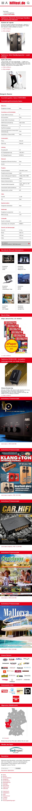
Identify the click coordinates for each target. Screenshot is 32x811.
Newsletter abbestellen (7, 770)
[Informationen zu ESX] (20, 664)
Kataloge (5, 784)
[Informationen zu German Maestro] (4, 668)
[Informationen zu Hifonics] (27, 668)
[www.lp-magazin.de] (27, 694)
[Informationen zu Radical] (20, 676)
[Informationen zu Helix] (20, 668)
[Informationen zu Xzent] (19, 680)
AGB (4, 794)
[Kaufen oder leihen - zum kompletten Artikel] (16, 81)
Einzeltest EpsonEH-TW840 (5, 307)
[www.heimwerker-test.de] (20, 694)
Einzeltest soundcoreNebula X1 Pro (22, 268)
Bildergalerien (6, 782)
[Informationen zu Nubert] (4, 676)
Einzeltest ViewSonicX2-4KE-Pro (21, 307)
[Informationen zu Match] (10, 671)
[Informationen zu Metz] (18, 671)
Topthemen (6, 787)
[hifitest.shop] (16, 701)
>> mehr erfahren (6, 355)
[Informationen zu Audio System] (11, 659)
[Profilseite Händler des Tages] (16, 750)
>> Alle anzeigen (5, 31)
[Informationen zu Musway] (25, 671)
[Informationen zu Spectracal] (27, 676)
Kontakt (5, 799)
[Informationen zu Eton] (26, 664)
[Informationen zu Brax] (26, 659)
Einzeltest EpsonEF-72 (20, 287)
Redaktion (5, 779)
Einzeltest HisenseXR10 (5, 268)
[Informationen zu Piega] (12, 676)
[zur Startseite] (17, 3)
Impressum (6, 791)
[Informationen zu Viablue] (12, 680)
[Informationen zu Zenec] (27, 680)
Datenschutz (6, 796)
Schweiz (6, 738)
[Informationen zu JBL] (4, 672)
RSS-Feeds (6, 785)
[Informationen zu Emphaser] (13, 664)
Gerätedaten (6, 781)
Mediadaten (6, 793)
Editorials (5, 788)
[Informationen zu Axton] (18, 659)
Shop (4, 774)
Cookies (5, 797)
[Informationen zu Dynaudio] (5, 663)
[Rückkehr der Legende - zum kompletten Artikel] (16, 42)
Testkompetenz (7, 778)
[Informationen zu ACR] (5, 659)
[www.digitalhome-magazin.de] (4, 694)
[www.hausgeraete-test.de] (12, 694)
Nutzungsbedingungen (9, 800)
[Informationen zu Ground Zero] (12, 668)
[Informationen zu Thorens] (5, 680)
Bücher (5, 776)
